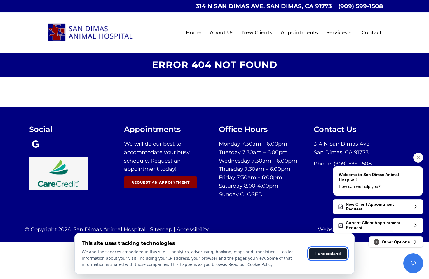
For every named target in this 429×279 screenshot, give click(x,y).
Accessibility (193, 229)
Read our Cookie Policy (250, 264)
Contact (372, 32)
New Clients (257, 32)
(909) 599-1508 (360, 6)
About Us (221, 32)
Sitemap (161, 229)
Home (193, 32)
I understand (328, 253)
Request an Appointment (160, 182)
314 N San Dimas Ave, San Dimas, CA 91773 (264, 6)
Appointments (299, 32)
